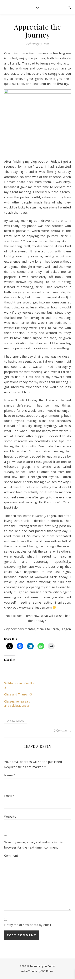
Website (10, 816)
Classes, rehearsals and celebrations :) (17, 703)
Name (9, 775)
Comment (11, 855)
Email (9, 796)
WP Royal (47, 971)
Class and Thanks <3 (18, 694)
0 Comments (62, 730)
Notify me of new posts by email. (27, 925)
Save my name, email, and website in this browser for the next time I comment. (33, 844)
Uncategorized (15, 720)
